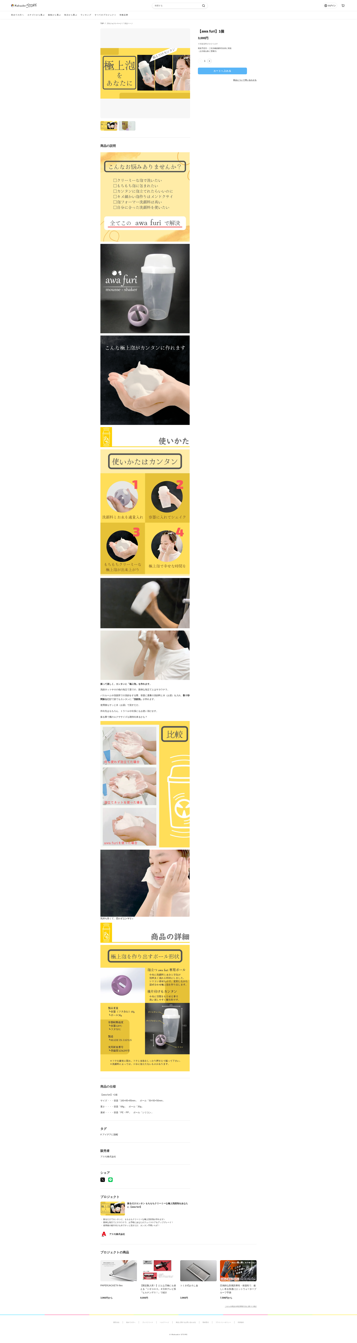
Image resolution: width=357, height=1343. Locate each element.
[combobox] (178, 5)
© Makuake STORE (178, 1334)
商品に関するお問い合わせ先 (186, 1322)
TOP (102, 23)
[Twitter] (102, 1179)
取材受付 (206, 1322)
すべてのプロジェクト (105, 15)
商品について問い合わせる (245, 80)
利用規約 (241, 1322)
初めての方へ (17, 15)
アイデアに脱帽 (110, 1134)
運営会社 (116, 1322)
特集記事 (124, 15)
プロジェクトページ (114, 23)
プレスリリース (147, 1322)
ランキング (86, 15)
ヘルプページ (164, 1322)
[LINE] (110, 1179)
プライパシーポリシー (223, 1322)
